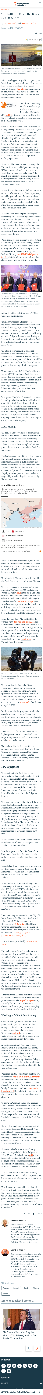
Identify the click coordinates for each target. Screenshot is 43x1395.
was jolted (21, 89)
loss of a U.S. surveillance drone (26, 1077)
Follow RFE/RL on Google (26, 1392)
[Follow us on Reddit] (9, 1366)
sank (19, 593)
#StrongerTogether (21, 933)
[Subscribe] (9, 1371)
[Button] (38, 33)
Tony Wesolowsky (10, 23)
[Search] (39, 1392)
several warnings (25, 602)
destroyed (24, 703)
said (10, 740)
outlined (16, 1033)
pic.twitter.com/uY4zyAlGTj (13, 936)
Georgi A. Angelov (29, 23)
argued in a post (27, 1001)
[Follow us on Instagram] (14, 1366)
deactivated (26, 639)
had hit (9, 115)
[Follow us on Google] (19, 1366)
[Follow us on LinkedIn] (35, 1366)
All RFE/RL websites (8, 1392)
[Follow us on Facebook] (30, 1366)
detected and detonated (24, 622)
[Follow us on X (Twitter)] (25, 1366)
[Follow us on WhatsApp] (3, 1371)
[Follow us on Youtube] (3, 1366)
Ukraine (5, 10)
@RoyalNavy (20, 924)
